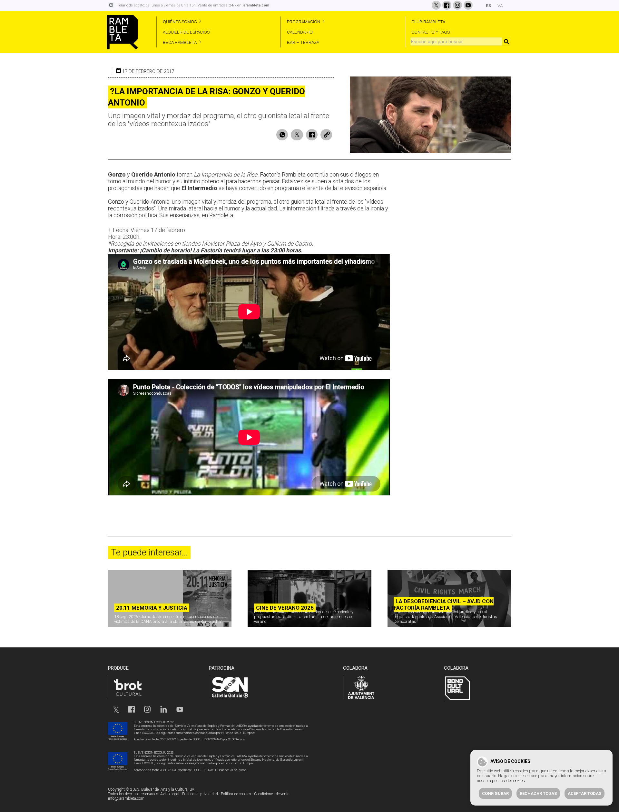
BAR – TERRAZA (303, 42)
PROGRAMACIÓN (303, 21)
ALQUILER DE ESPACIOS (186, 32)
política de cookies (508, 780)
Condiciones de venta (272, 794)
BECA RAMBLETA (180, 42)
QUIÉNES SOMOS (180, 21)
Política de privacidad (200, 794)
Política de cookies (236, 794)
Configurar (495, 793)
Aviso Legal (169, 794)
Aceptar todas (584, 793)
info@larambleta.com (126, 798)
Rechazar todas (538, 793)
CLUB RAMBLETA (428, 21)
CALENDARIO (300, 32)
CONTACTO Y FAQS (430, 32)
